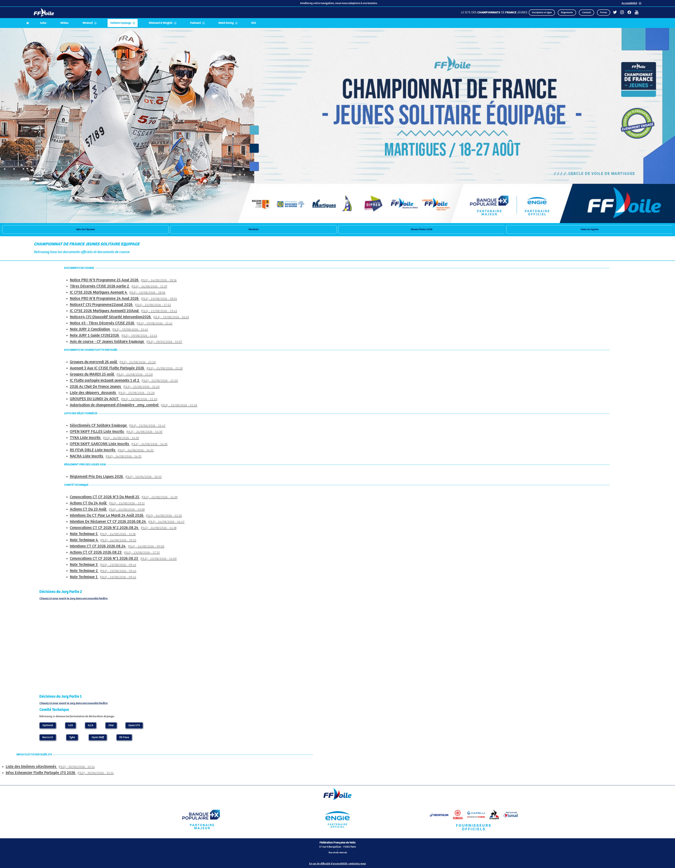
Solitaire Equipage (120, 23)
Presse (603, 12)
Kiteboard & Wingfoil (160, 23)
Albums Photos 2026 (421, 229)
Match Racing (226, 23)
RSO (253, 23)
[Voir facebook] (629, 12)
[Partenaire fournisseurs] (474, 819)
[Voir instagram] (622, 12)
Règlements (567, 12)
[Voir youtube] (636, 12)
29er (111, 725)
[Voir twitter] (615, 12)
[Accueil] (28, 23)
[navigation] (337, 23)
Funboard (195, 23)
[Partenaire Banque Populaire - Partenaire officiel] (201, 819)
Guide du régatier (590, 229)
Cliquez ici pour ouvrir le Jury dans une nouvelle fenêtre (73, 598)
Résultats (254, 229)
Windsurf (88, 23)
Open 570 (134, 725)
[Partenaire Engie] (337, 819)
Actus (43, 23)
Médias (64, 23)
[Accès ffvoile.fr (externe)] (44, 12)
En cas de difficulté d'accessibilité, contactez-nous (337, 863)
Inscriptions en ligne (542, 12)
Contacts (586, 12)
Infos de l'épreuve (85, 229)
